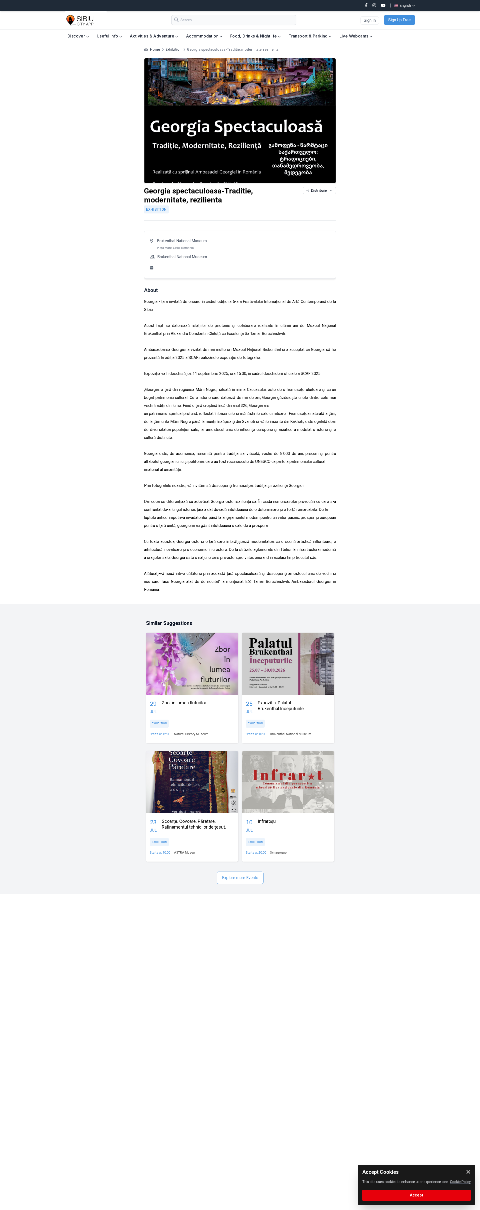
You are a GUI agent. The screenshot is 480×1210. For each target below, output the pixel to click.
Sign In (370, 20)
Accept (416, 1195)
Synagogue (278, 852)
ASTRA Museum (186, 852)
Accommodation (203, 35)
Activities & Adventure (152, 35)
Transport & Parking (308, 35)
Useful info (108, 35)
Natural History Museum (191, 734)
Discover (77, 35)
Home (155, 49)
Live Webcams (355, 35)
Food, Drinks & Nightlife (254, 35)
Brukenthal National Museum (182, 240)
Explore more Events (240, 877)
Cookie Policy (460, 1182)
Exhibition (174, 49)
